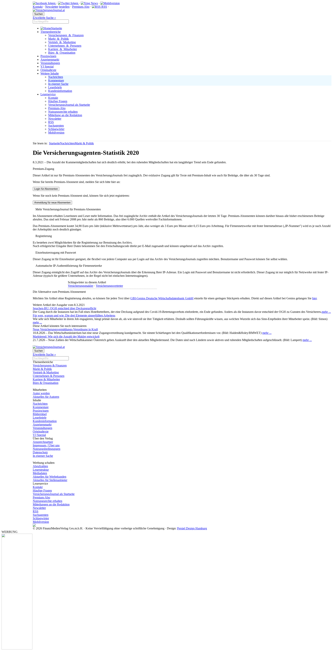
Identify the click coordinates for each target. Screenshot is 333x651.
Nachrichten (55, 77)
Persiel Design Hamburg (192, 528)
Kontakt (38, 6)
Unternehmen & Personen (64, 45)
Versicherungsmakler (80, 285)
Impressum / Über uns (46, 445)
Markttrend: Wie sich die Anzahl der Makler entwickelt (66, 336)
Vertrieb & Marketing (62, 42)
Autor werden (41, 393)
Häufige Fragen (57, 101)
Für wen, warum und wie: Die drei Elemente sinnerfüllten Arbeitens (74, 315)
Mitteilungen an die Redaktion (51, 504)
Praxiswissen (48, 56)
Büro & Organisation (61, 52)
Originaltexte (48, 70)
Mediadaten (40, 473)
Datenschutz (40, 452)
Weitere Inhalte (49, 73)
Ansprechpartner (43, 442)
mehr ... (326, 311)
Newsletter (51, 6)
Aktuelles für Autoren (46, 396)
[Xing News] (89, 3)
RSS (104, 6)
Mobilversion (56, 132)
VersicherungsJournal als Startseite (69, 104)
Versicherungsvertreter (109, 285)
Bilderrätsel (40, 414)
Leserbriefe (55, 87)
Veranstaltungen (50, 63)
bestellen (64, 6)
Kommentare (56, 80)
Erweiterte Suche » (44, 17)
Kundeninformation (60, 90)
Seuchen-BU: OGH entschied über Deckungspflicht (64, 308)
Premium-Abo (80, 6)
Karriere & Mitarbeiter (62, 49)
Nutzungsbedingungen (46, 448)
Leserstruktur (41, 469)
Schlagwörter (56, 129)
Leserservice (48, 94)
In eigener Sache (58, 84)
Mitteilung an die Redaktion (65, 115)
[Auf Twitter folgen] (68, 3)
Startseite (56, 28)
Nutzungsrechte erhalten (63, 111)
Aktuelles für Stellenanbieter (50, 480)
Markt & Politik (58, 38)
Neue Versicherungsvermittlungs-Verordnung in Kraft (65, 329)
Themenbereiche (50, 31)
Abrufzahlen (40, 466)
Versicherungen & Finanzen (66, 35)
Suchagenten (56, 125)
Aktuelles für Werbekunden (49, 476)
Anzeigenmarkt (49, 59)
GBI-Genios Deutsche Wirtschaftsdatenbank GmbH (161, 298)
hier (314, 298)
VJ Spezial (47, 66)
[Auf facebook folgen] (44, 3)
